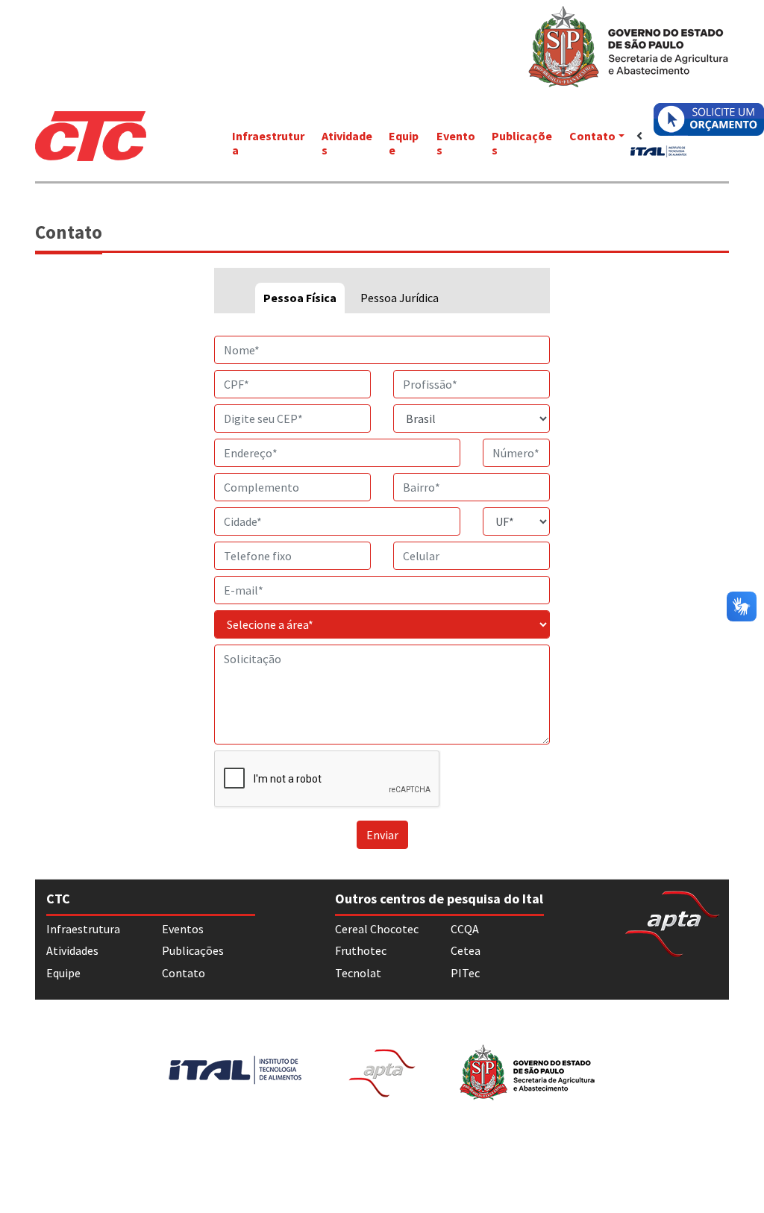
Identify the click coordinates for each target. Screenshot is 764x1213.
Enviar (382, 834)
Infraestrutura (268, 142)
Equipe (404, 142)
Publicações (522, 142)
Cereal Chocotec (377, 928)
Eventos (455, 142)
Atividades (347, 142)
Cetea (465, 950)
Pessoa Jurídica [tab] (399, 297)
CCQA (465, 928)
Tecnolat (358, 972)
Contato (183, 972)
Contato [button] (592, 135)
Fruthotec (360, 950)
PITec (465, 972)
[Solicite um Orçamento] (709, 119)
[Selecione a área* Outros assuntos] (382, 624)
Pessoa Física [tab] (299, 297)
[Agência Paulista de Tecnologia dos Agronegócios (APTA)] (672, 922)
